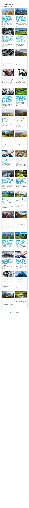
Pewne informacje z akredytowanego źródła (10, 1)
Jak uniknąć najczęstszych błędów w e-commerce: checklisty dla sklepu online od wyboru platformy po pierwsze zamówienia (7, 280)
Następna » (17, 312)
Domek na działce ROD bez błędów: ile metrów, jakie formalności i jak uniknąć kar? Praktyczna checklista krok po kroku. (7, 301)
